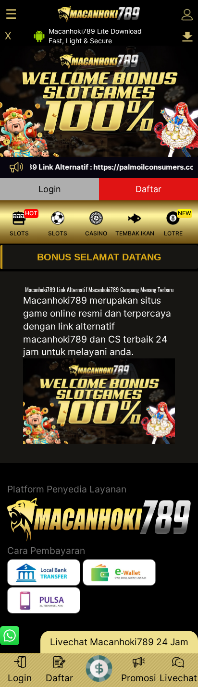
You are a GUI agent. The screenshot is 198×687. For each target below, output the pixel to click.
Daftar (148, 189)
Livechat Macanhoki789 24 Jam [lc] (119, 642)
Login (49, 189)
